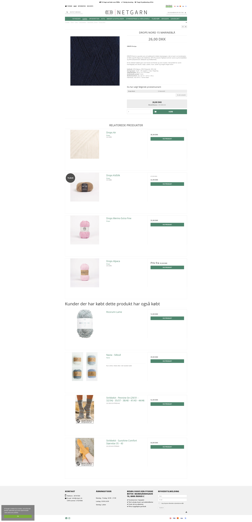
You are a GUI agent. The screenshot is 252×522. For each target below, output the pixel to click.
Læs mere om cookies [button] (11, 512)
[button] (183, 26)
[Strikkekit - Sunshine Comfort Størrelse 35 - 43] (84, 457)
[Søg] (74, 12)
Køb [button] (171, 112)
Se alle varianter (181, 95)
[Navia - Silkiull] (84, 372)
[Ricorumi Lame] (84, 329)
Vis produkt (167, 139)
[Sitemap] (186, 512)
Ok (18, 516)
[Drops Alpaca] (84, 278)
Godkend (161, 507)
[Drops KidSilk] (84, 192)
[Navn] (172, 496)
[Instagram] (69, 518)
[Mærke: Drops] (132, 49)
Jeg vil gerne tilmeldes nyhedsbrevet (174, 503)
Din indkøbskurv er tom (175, 12)
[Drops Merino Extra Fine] (84, 235)
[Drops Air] (84, 149)
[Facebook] (66, 518)
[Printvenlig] (186, 22)
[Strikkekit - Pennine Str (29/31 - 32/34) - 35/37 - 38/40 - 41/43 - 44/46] (84, 414)
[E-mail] (172, 499)
